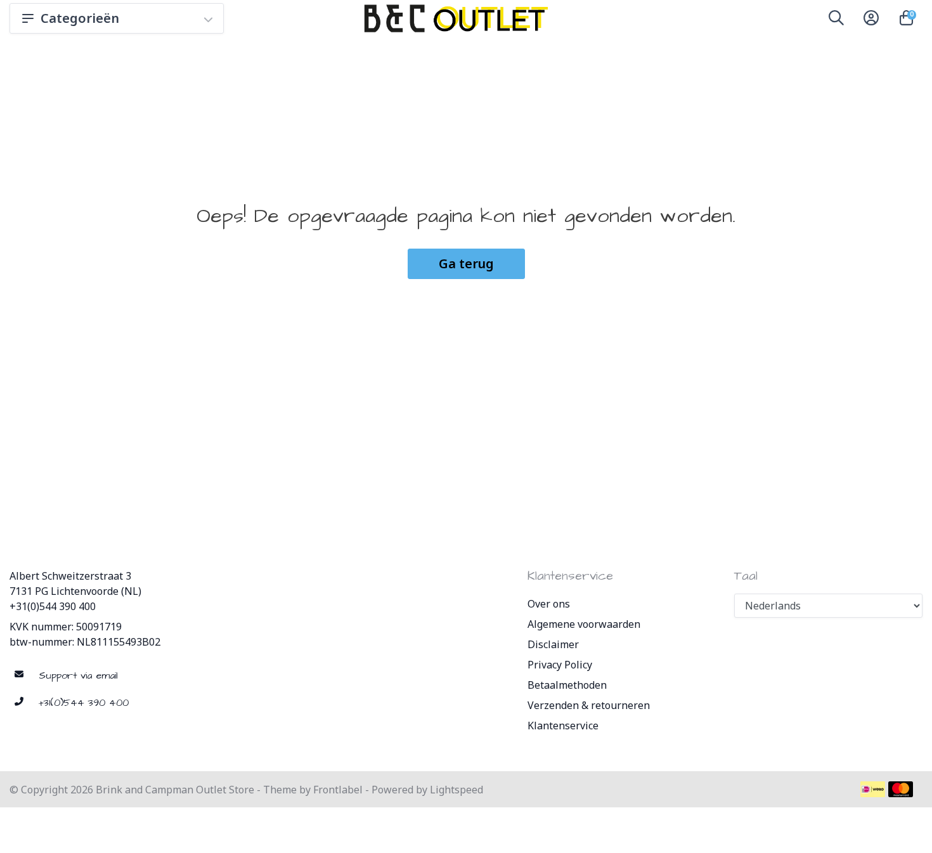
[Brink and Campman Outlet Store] (454, 18)
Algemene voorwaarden (583, 624)
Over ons (548, 604)
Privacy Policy (559, 665)
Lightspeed (456, 790)
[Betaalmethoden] (872, 789)
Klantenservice (563, 726)
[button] (836, 20)
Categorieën (80, 18)
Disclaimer (553, 644)
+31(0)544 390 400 (53, 606)
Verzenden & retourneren (588, 705)
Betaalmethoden (567, 685)
